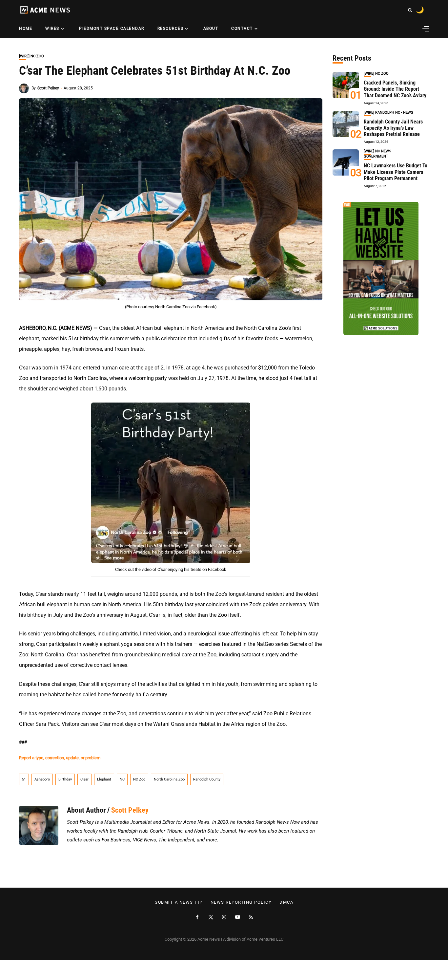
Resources (170, 28)
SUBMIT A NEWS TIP (179, 902)
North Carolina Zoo (169, 779)
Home (25, 28)
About (210, 28)
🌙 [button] (420, 10)
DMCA (286, 902)
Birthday (65, 779)
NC (122, 779)
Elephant (104, 779)
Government (376, 156)
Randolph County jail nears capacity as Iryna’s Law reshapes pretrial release (393, 128)
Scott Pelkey (48, 88)
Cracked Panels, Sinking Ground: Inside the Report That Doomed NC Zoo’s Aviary (395, 89)
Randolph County (206, 779)
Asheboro (42, 779)
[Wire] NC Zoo (31, 56)
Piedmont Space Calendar (111, 28)
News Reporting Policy (241, 902)
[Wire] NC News (377, 151)
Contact (242, 28)
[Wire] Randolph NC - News (388, 112)
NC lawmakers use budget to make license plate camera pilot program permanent (395, 171)
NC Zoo (139, 779)
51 (24, 779)
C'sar (84, 779)
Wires (52, 28)
